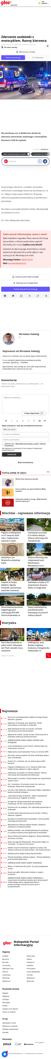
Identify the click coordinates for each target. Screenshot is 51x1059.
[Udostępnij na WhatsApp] (21, 295)
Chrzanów (6, 965)
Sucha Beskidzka (33, 972)
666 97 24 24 (27, 259)
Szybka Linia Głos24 (10, 1009)
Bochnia (5, 959)
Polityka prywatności (10, 1029)
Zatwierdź (11, 454)
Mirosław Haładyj (10, 47)
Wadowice (31, 978)
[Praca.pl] (7, 1044)
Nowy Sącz (31, 956)
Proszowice (31, 968)
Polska (4, 1005)
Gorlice (5, 972)
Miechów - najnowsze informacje (26, 513)
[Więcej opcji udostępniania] (46, 295)
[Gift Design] (40, 1044)
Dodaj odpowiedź (31, 413)
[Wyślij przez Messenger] (13, 295)
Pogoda (5, 993)
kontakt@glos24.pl (17, 263)
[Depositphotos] (29, 1044)
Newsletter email (9, 1023)
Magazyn (5, 996)
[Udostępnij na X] (29, 295)
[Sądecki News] (18, 1044)
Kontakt (5, 1032)
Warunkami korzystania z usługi (27, 444)
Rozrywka (9, 623)
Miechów (5, 978)
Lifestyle (5, 999)
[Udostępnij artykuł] (47, 46)
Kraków (5, 956)
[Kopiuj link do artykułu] (38, 295)
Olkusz (29, 959)
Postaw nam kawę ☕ (13, 58)
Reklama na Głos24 (9, 1026)
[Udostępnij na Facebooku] (5, 295)
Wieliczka (30, 981)
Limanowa (6, 975)
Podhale (30, 965)
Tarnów (30, 975)
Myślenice (6, 981)
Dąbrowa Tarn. (8, 968)
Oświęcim (30, 962)
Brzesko (5, 962)
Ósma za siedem (9, 1012)
